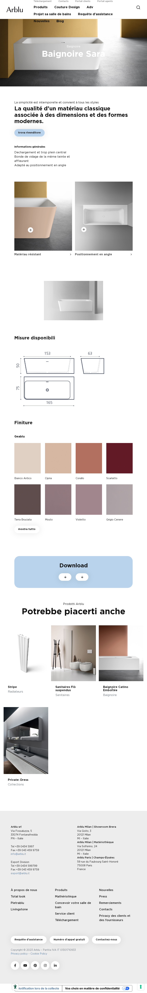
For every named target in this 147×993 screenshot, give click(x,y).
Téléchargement (67, 920)
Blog (60, 21)
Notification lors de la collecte (38, 988)
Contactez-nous (106, 939)
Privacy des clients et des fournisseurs (114, 918)
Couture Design (67, 7)
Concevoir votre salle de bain (73, 905)
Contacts (105, 909)
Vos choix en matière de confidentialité (92, 988)
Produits (41, 7)
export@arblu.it (20, 873)
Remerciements (110, 903)
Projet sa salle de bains (52, 14)
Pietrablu (17, 903)
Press (103, 896)
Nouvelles (41, 21)
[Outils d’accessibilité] (15, 986)
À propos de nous (24, 890)
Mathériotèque (66, 896)
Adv (90, 7)
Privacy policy (19, 953)
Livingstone (19, 909)
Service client (65, 913)
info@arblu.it (18, 854)
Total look (18, 896)
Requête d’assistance (95, 14)
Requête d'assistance (29, 939)
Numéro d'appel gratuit (69, 939)
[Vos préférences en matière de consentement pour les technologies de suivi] (140, 986)
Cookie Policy (39, 953)
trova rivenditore (29, 133)
